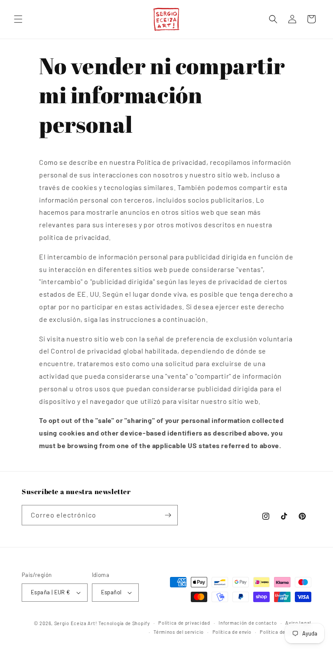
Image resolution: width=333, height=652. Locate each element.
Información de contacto (248, 623)
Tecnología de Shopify (124, 623)
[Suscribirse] (167, 515)
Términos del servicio (178, 632)
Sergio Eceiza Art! (76, 623)
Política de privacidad (184, 623)
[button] (18, 19)
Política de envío (231, 632)
